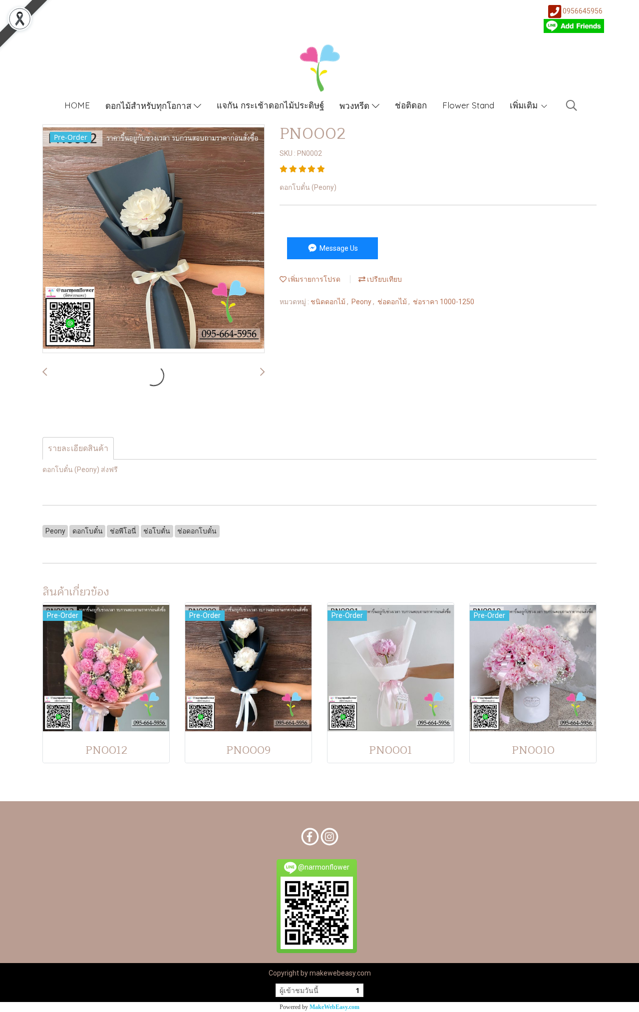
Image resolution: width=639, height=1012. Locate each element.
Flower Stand (468, 105)
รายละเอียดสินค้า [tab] (78, 448)
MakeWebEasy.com (334, 1007)
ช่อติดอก (411, 105)
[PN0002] (153, 239)
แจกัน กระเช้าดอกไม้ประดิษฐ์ (270, 105)
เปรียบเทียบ (383, 279)
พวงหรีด (355, 105)
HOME (77, 105)
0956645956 (582, 11)
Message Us (338, 248)
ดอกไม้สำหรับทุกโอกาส (149, 105)
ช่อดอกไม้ (392, 302)
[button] (572, 105)
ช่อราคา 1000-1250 (443, 302)
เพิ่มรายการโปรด (313, 279)
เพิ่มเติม (525, 105)
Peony (362, 302)
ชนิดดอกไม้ (329, 302)
